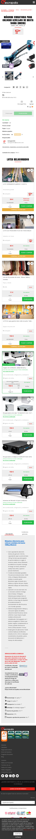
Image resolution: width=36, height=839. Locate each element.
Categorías (11, 10)
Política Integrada (6, 770)
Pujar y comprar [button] (26, 206)
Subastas (3, 745)
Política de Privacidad (7, 763)
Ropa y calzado (7, 283)
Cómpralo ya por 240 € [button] (18, 346)
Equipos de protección (9, 326)
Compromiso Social (6, 772)
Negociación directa (6, 749)
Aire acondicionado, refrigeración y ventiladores (16, 375)
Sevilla (5, 287)
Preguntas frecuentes (7, 754)
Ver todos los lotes (8, 371)
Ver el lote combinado (9, 416)
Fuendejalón (7, 194)
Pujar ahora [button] (28, 299)
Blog (2, 756)
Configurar (18, 837)
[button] (13, 87)
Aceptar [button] (18, 833)
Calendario (4, 747)
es (17, 689)
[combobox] (18, 802)
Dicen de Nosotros (6, 752)
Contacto (3, 760)
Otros (17, 10)
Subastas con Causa (8, 236)
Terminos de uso (5, 765)
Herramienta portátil (26, 10)
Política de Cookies (6, 767)
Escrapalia (4, 10)
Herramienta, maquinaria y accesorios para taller (15, 147)
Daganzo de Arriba (9, 378)
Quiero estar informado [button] (18, 789)
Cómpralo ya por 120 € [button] (18, 209)
